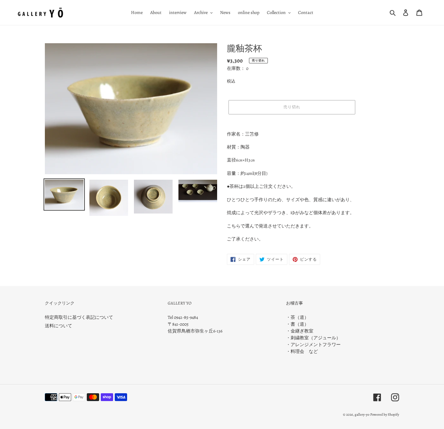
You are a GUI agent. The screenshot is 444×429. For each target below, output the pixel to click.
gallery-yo (362, 414)
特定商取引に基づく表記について (79, 317)
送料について (58, 326)
